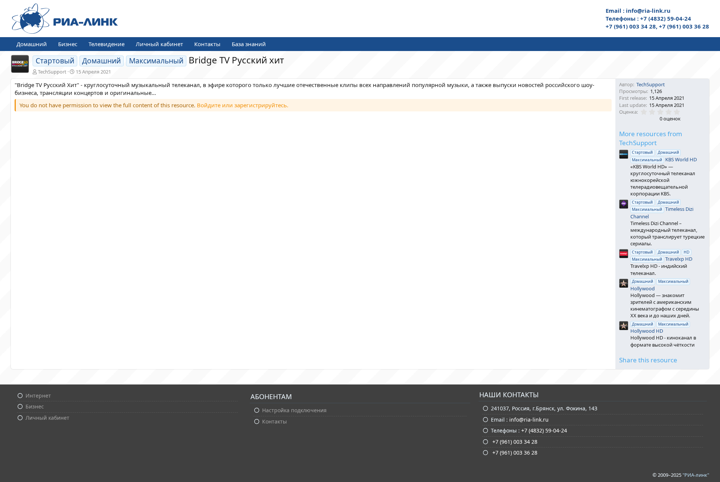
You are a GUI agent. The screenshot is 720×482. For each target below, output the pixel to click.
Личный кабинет (159, 44)
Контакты (207, 44)
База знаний (249, 44)
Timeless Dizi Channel (661, 209)
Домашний (31, 44)
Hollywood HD (659, 327)
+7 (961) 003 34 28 (514, 441)
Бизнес (67, 44)
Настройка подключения (294, 410)
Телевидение (106, 44)
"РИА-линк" (695, 474)
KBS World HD (664, 156)
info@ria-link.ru (529, 419)
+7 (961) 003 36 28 (514, 452)
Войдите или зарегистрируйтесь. (242, 105)
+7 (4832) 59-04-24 (544, 430)
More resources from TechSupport (650, 138)
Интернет (38, 395)
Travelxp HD (662, 255)
